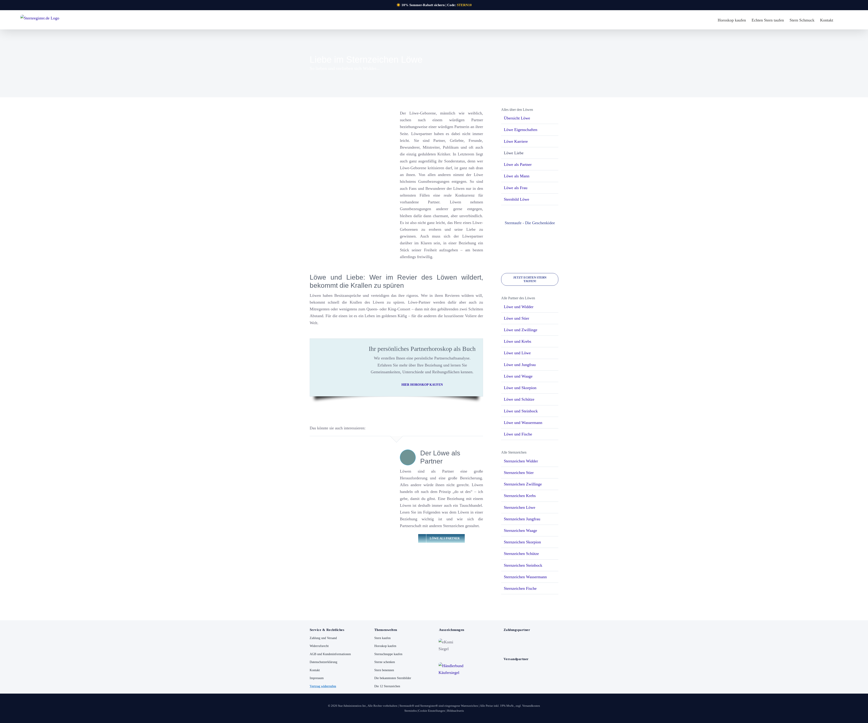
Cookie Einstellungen (431, 710)
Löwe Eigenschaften (520, 129)
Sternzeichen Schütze (521, 553)
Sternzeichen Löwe (519, 507)
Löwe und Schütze (519, 399)
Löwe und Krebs (517, 341)
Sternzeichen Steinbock (523, 565)
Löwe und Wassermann (523, 422)
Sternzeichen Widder (521, 461)
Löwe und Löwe (517, 353)
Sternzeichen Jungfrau (522, 519)
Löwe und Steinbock (521, 411)
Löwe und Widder (518, 306)
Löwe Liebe (514, 153)
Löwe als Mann (516, 176)
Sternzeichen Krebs (520, 495)
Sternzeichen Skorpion (522, 542)
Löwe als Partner (518, 164)
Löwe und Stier (516, 318)
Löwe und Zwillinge (520, 330)
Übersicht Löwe (517, 118)
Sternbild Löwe (516, 199)
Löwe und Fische (518, 434)
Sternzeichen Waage (520, 530)
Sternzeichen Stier (519, 472)
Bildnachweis (455, 710)
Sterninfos (410, 710)
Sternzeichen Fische (520, 588)
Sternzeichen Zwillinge (523, 484)
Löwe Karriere (516, 141)
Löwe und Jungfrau (520, 364)
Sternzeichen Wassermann (525, 577)
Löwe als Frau (515, 188)
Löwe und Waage (518, 376)
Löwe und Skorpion (520, 387)
